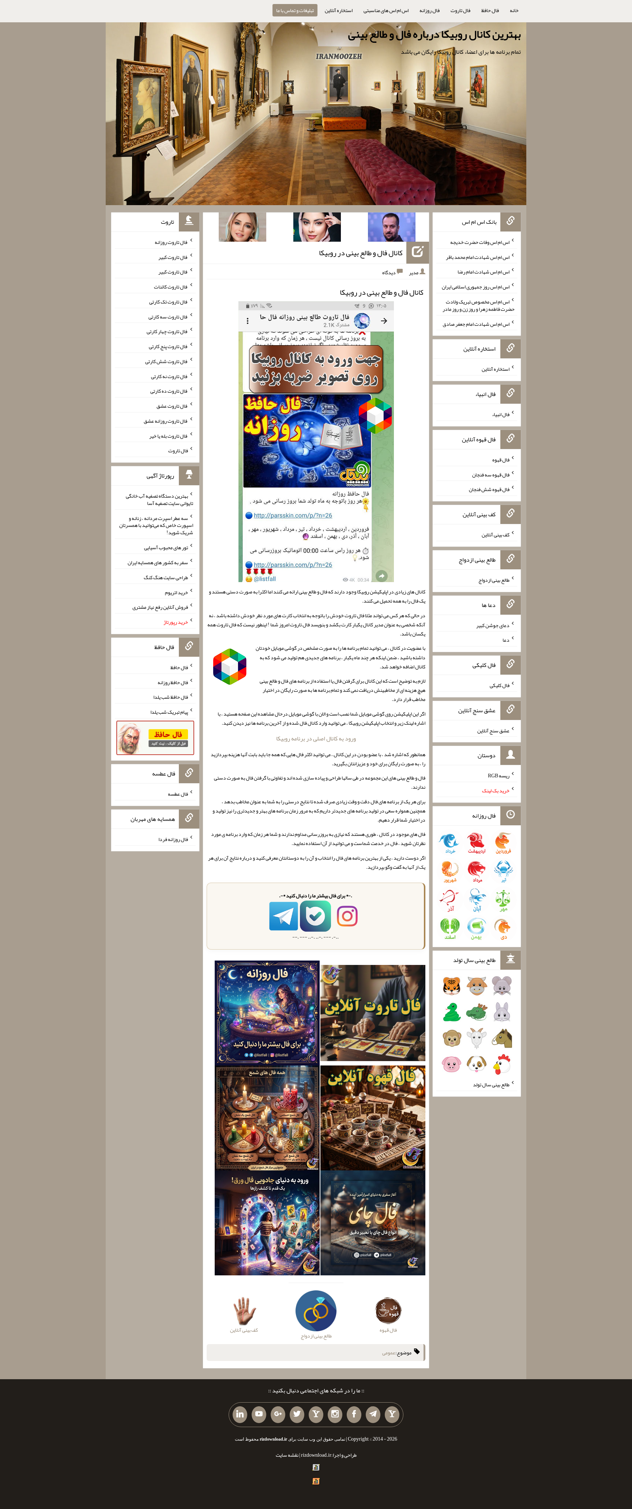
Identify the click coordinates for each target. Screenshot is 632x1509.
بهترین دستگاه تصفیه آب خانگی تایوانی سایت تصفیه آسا (159, 499)
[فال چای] (372, 1224)
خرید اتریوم (176, 592)
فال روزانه (430, 10)
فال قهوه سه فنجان (490, 474)
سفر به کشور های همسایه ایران (158, 562)
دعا (506, 640)
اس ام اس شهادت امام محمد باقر (477, 257)
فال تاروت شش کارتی (166, 361)
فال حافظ (490, 10)
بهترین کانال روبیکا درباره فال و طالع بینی (434, 34)
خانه (514, 10)
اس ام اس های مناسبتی (386, 10)
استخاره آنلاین (339, 10)
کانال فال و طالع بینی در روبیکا (361, 252)
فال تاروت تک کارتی (168, 302)
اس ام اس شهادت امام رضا (483, 272)
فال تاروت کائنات (171, 287)
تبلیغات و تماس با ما (295, 10)
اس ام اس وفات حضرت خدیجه (479, 242)
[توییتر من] (297, 1414)
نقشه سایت (287, 1455)
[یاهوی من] (392, 1414)
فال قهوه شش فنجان (489, 489)
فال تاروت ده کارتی (169, 391)
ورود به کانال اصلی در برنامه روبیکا (316, 738)
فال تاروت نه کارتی (169, 376)
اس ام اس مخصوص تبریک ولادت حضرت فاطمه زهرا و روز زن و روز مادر (479, 305)
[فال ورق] (267, 1224)
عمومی (388, 1352)
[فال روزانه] (267, 1015)
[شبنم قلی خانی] (242, 228)
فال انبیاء (500, 414)
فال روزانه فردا (173, 839)
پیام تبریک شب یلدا (169, 712)
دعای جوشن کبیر (492, 625)
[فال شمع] (267, 1119)
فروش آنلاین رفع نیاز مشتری (160, 607)
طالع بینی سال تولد (491, 1084)
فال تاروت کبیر (173, 257)
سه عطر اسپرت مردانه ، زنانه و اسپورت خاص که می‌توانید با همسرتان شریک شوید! (156, 525)
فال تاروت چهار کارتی (167, 331)
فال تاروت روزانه (171, 242)
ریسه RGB (498, 775)
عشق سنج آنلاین (493, 730)
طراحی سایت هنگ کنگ (166, 577)
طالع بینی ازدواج (493, 580)
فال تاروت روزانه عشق (166, 421)
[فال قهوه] (372, 1119)
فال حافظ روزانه (173, 682)
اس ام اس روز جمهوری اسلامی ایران (475, 287)
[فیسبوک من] (354, 1414)
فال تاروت (460, 10)
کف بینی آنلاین (495, 534)
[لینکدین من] (240, 1414)
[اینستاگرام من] (335, 1414)
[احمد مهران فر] (391, 228)
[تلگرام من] (373, 1414)
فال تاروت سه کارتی (168, 316)
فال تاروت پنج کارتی (168, 346)
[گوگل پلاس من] (278, 1414)
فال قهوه (500, 459)
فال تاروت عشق (172, 406)
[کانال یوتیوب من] (259, 1414)
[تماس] (316, 1414)
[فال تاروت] (372, 1015)
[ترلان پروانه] (317, 228)
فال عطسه (178, 794)
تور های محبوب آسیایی (166, 547)
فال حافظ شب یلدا (170, 697)
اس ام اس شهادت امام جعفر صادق (476, 323)
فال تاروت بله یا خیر (168, 435)
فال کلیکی (499, 685)
